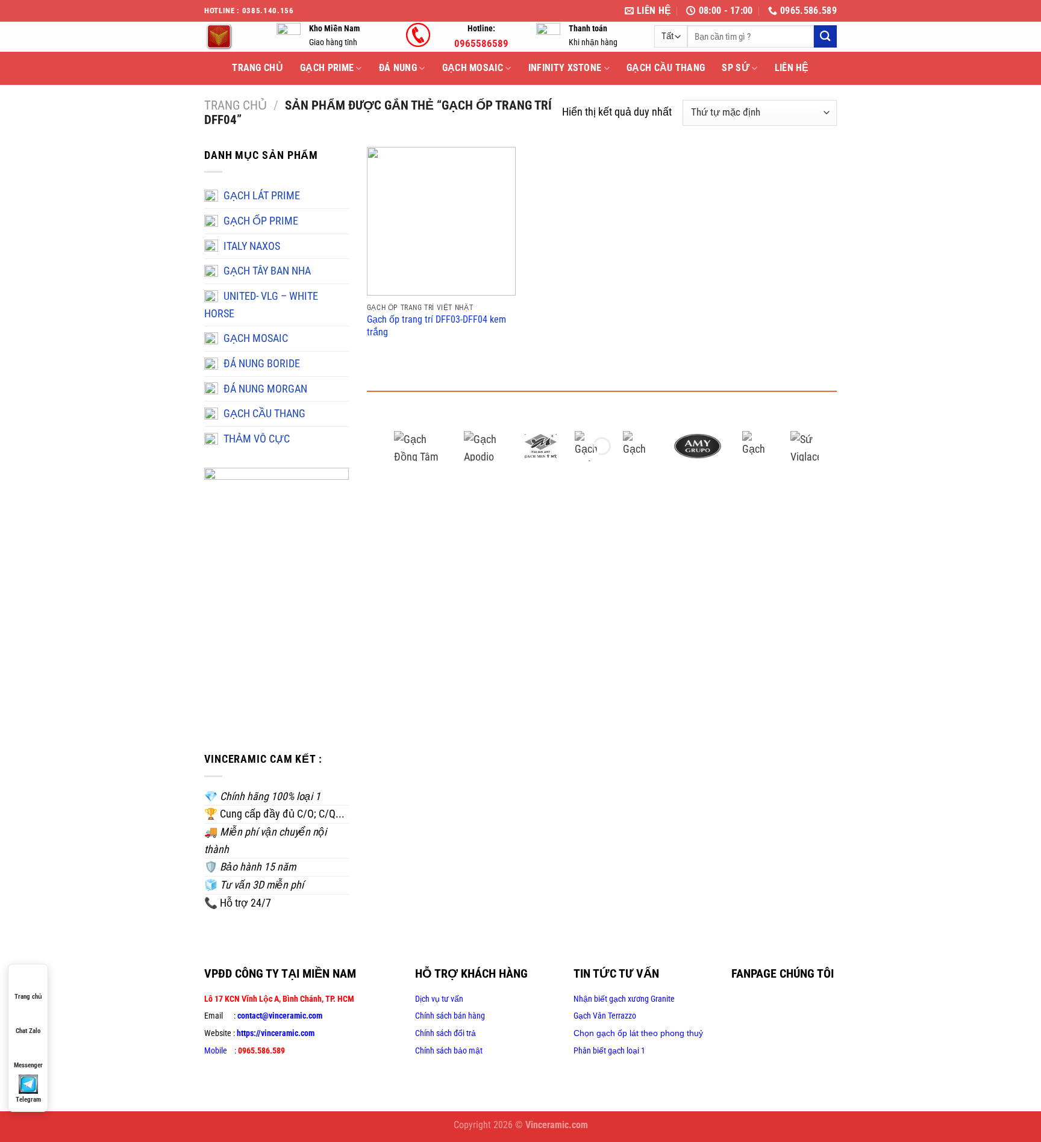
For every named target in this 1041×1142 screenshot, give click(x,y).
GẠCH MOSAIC (473, 67)
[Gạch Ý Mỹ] (540, 446)
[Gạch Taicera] (757, 446)
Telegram (28, 1099)
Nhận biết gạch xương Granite (624, 999)
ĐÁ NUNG (398, 67)
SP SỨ (735, 67)
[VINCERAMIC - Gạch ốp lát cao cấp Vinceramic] (231, 37)
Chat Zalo (28, 1031)
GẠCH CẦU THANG (666, 67)
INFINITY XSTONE (565, 67)
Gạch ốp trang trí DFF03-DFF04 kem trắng (436, 326)
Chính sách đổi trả (445, 1033)
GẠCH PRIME (327, 67)
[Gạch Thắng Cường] (590, 446)
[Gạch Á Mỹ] (697, 446)
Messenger (28, 1065)
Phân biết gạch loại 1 (609, 1050)
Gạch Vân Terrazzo (605, 1015)
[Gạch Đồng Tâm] (420, 446)
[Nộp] (825, 36)
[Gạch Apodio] (485, 446)
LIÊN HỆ (792, 67)
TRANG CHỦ (257, 67)
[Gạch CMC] (638, 446)
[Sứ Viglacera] (805, 446)
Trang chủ (235, 105)
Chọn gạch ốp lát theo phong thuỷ (638, 1033)
